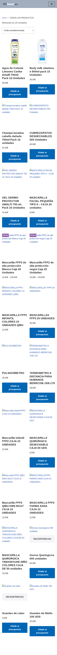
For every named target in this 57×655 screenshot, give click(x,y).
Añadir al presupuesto (15, 93)
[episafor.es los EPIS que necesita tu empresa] (10, 4)
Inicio (4, 18)
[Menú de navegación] (51, 4)
